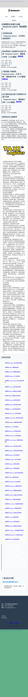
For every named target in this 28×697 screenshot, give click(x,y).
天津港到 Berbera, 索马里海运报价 (13, 431)
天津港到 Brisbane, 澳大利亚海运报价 (13, 363)
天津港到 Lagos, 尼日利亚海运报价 (13, 386)
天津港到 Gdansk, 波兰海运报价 (12, 455)
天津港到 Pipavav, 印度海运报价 (12, 468)
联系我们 (14, 20)
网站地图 (16, 623)
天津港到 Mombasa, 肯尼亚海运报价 (13, 508)
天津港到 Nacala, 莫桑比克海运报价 (13, 391)
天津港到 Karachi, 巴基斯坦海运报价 (13, 490)
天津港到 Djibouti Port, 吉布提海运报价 (14, 534)
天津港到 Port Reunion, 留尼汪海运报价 (14, 417)
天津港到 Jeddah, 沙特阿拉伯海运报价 (14, 450)
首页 (6, 16)
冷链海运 (3, 616)
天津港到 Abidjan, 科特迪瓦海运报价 (13, 512)
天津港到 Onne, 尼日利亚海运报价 (13, 409)
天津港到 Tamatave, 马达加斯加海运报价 (14, 530)
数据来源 (20, 56)
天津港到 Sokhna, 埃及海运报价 (12, 539)
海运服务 (13, 16)
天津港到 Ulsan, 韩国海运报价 (12, 367)
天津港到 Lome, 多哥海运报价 (12, 517)
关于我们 (20, 16)
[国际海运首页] (14, 13)
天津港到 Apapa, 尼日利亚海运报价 (13, 404)
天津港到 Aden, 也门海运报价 (12, 426)
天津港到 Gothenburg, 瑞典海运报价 (13, 486)
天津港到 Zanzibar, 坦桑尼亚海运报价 (13, 422)
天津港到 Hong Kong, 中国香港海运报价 (14, 503)
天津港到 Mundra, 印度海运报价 (12, 463)
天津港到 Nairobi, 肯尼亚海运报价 (12, 400)
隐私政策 (11, 623)
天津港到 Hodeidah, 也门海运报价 (13, 481)
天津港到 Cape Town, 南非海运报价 (13, 413)
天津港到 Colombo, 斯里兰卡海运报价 (13, 495)
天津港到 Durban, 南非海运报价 (12, 521)
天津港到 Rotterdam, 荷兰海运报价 (13, 459)
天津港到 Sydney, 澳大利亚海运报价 (13, 446)
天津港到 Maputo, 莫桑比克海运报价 (13, 526)
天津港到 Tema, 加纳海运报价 (12, 477)
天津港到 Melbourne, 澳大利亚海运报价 (14, 472)
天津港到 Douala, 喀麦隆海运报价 (12, 371)
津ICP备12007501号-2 (14, 626)
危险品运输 (4, 617)
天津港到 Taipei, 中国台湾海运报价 (13, 499)
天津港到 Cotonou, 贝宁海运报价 (12, 376)
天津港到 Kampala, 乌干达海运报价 (13, 435)
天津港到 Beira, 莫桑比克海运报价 (13, 395)
